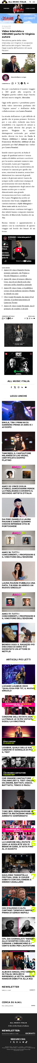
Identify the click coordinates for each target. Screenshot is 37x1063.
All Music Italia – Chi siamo (11, 1046)
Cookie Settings (31, 1047)
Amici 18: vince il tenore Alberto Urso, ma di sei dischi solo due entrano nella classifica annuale (18, 282)
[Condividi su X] (19, 83)
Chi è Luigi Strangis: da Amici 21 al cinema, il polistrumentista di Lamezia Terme (19, 300)
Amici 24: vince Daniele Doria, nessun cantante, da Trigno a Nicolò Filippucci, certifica (17, 273)
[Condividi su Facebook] (16, 83)
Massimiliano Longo (18, 77)
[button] (25, 83)
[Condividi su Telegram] (22, 83)
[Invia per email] (28, 83)
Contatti (21, 1046)
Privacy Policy (5, 1047)
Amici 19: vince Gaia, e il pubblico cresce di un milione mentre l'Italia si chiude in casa (19, 291)
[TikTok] (26, 1042)
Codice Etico (28, 1046)
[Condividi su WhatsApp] (13, 83)
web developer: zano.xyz (18, 1050)
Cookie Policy (13, 1047)
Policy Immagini (22, 1047)
